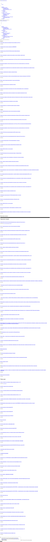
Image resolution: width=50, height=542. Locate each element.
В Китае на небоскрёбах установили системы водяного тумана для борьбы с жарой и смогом (12, 55)
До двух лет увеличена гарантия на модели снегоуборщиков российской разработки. (11, 390)
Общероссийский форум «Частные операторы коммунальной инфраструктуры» (11, 461)
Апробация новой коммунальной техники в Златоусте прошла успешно (9, 503)
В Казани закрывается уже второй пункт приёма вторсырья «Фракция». (10, 105)
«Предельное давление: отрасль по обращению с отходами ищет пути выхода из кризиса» (12, 157)
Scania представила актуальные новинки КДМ (6, 407)
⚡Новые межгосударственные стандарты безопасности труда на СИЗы (9, 314)
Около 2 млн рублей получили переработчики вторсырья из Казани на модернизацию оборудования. (13, 357)
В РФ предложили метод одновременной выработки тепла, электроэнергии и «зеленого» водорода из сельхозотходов (15, 178)
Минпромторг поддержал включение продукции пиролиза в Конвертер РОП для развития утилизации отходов (15, 115)
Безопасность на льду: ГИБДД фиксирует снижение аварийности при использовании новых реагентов (13, 457)
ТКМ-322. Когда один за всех (4, 495)
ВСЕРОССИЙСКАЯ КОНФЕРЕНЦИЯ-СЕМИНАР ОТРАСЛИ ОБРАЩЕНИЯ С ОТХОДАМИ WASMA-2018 (14, 499)
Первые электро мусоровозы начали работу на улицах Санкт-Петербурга (10, 80)
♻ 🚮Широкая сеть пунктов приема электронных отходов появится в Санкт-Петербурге (12, 318)
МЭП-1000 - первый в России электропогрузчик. (6, 386)
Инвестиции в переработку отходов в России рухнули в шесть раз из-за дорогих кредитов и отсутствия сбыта (14, 63)
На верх (1, 541)
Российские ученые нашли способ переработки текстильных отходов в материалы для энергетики (13, 182)
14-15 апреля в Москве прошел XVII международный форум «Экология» (10, 140)
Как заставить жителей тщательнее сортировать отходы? (8, 293)
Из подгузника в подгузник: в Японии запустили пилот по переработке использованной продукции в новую (14, 165)
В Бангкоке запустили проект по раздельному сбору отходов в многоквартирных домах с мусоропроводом (14, 88)
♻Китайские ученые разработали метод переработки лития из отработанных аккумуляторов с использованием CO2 (15, 186)
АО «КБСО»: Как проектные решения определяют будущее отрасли (9, 340)
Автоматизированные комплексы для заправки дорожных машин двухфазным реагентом (12, 432)
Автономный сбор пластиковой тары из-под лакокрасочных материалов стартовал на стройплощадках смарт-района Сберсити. (17, 67)
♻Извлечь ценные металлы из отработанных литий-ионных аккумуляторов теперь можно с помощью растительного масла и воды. (17, 344)
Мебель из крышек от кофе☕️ (4, 361)
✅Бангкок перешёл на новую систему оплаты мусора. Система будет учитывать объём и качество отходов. (14, 289)
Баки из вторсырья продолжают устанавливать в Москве (8, 84)
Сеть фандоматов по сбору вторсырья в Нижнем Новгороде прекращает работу (10, 144)
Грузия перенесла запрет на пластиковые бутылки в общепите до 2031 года (10, 42)
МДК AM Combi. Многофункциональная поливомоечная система (9, 520)
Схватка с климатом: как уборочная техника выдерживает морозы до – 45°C (10, 394)
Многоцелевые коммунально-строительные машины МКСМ (8, 428)
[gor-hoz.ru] (3, 0)
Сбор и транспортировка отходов (7, 223)
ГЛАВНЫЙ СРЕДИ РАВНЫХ (4, 453)
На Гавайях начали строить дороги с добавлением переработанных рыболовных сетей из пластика (13, 119)
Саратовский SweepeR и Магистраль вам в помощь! (7, 449)
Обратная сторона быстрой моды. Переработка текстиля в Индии (9, 101)
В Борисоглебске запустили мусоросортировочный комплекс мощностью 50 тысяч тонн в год (12, 136)
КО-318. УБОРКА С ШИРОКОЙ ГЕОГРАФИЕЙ (6, 474)
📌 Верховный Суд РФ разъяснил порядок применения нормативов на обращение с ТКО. (12, 276)
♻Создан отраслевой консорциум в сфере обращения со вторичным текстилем (10, 207)
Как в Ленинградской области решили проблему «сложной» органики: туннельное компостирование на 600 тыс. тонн (15, 255)
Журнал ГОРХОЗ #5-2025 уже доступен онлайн (6, 203)
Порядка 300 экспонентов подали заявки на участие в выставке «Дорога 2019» (10, 436)
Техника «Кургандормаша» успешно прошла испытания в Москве (9, 482)
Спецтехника (4, 383)
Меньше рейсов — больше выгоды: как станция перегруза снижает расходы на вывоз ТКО (12, 336)
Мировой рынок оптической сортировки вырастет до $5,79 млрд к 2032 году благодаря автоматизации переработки (15, 59)
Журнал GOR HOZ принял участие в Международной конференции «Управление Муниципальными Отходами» (15, 478)
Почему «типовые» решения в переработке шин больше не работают (9, 161)
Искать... (1, 39)
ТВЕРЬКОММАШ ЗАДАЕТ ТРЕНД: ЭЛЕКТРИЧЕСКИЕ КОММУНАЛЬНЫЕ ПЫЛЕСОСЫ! (13, 516)
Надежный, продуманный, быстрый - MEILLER (6, 415)
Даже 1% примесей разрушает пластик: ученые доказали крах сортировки (10, 226)
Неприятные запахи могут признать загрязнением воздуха (8, 190)
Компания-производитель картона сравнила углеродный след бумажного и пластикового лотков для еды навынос (15, 272)
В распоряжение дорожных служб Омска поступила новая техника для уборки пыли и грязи (12, 524)
